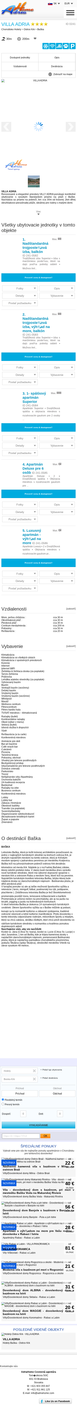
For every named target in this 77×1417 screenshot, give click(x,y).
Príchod (20, 1088)
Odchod (57, 1088)
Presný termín (12, 1104)
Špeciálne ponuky (38, 1146)
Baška (40, 29)
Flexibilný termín (13, 1100)
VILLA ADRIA (15, 24)
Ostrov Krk (29, 29)
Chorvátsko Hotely (11, 29)
